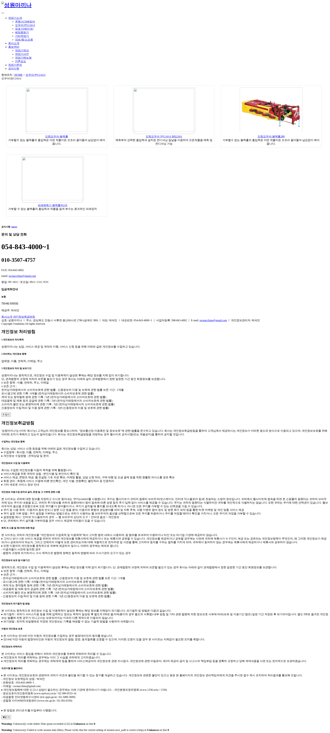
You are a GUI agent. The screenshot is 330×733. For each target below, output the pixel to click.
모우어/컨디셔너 (25, 25)
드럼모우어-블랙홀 (56, 136)
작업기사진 (22, 54)
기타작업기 (22, 36)
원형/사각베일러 (25, 21)
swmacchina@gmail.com (22, 275)
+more (14, 226)
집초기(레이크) (24, 28)
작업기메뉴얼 (23, 57)
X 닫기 (6, 414)
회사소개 (6, 316)
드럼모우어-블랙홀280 (271, 136)
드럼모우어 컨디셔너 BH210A (164, 136)
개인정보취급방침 (24, 316)
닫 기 (7, 717)
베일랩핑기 (22, 32)
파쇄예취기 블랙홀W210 (52, 205)
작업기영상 (22, 50)
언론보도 (20, 61)
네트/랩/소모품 (24, 39)
